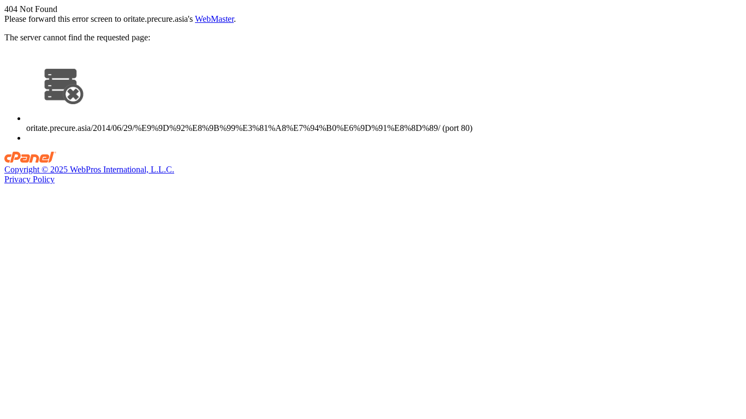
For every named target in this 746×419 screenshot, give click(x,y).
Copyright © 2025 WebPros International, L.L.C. (89, 169)
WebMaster (214, 18)
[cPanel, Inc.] (30, 159)
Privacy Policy (29, 179)
